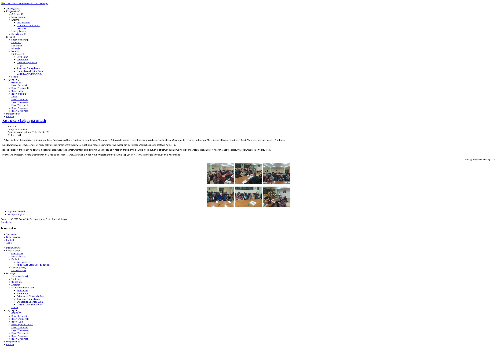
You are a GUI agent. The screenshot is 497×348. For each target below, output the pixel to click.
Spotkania (16, 42)
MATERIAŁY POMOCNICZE (29, 73)
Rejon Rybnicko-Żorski (22, 324)
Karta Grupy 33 (18, 34)
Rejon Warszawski (20, 105)
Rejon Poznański (19, 108)
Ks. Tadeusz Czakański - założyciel (33, 264)
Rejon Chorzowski (20, 88)
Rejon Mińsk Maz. (19, 110)
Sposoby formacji (19, 39)
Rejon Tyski (17, 91)
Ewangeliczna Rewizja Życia (30, 71)
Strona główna (13, 8)
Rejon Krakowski (19, 99)
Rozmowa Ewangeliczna (28, 68)
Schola (14, 76)
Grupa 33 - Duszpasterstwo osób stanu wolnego (24, 3)
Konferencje (22, 59)
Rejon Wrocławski (19, 102)
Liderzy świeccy (18, 31)
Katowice (22, 129)
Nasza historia (18, 17)
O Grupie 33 (17, 14)
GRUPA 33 (16, 82)
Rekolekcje (16, 45)
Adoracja (15, 48)
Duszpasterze (23, 22)
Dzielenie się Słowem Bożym (30, 296)
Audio (9, 242)
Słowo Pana (22, 56)
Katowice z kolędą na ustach (24, 120)
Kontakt (10, 116)
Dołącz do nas (13, 113)
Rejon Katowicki (19, 85)
